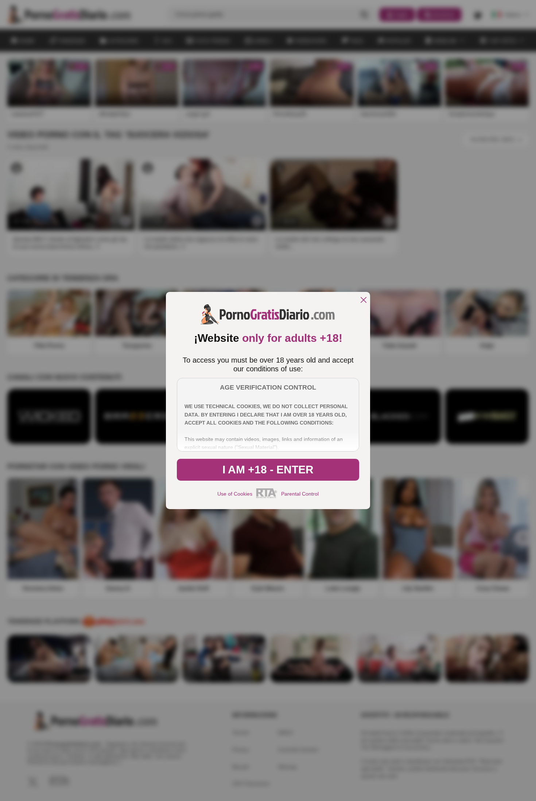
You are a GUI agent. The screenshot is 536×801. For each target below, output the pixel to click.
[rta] (266, 497)
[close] (363, 300)
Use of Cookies (234, 494)
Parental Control (300, 494)
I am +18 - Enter (268, 470)
